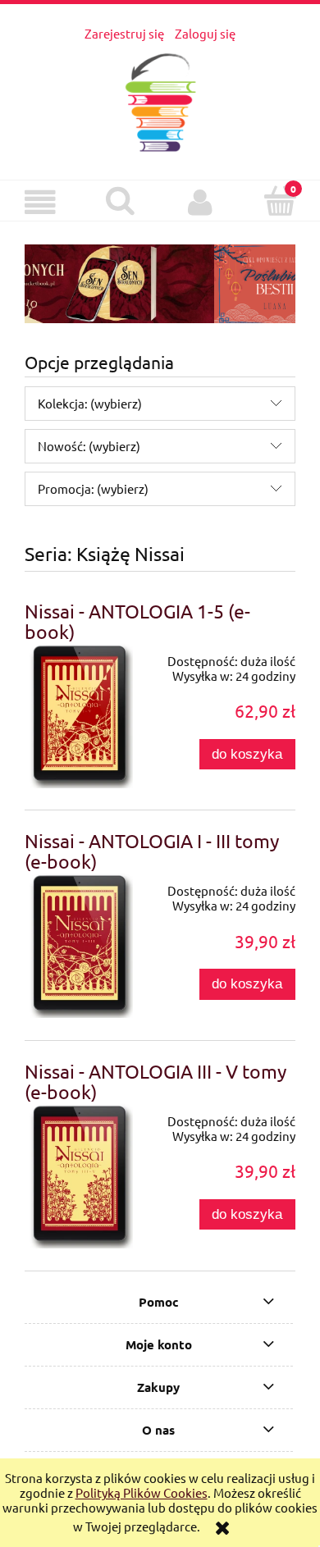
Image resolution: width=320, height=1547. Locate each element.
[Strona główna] (160, 98)
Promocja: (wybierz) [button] (93, 488)
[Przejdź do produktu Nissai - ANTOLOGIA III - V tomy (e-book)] (79, 1175)
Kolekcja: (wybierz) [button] (90, 403)
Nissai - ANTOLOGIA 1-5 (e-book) (137, 621)
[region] (160, 283)
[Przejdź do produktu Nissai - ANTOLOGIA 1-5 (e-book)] (79, 714)
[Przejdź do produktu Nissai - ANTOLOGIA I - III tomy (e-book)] (79, 944)
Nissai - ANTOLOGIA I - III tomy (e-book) (152, 850)
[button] (40, 202)
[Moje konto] (200, 202)
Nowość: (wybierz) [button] (89, 446)
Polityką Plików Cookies (141, 1492)
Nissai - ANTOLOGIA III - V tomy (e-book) (155, 1081)
